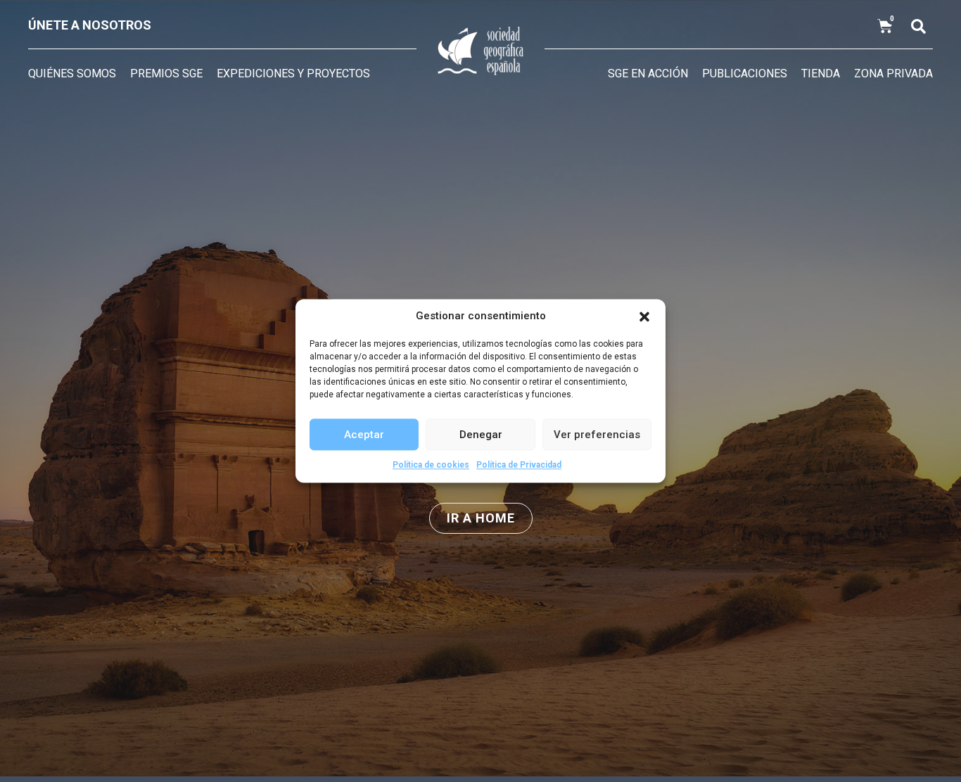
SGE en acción (648, 73)
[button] (644, 316)
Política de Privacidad (518, 465)
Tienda (820, 73)
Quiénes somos (72, 73)
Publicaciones (744, 73)
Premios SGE (166, 73)
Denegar (480, 434)
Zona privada (893, 73)
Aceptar (364, 434)
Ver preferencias (597, 434)
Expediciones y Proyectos (293, 73)
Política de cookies (431, 465)
